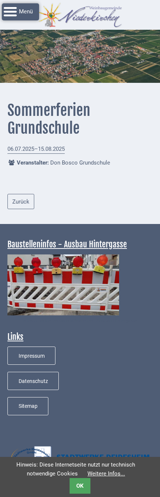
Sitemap (28, 406)
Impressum (32, 356)
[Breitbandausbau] (63, 284)
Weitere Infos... (106, 473)
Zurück (20, 201)
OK (80, 486)
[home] (80, 14)
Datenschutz (33, 381)
